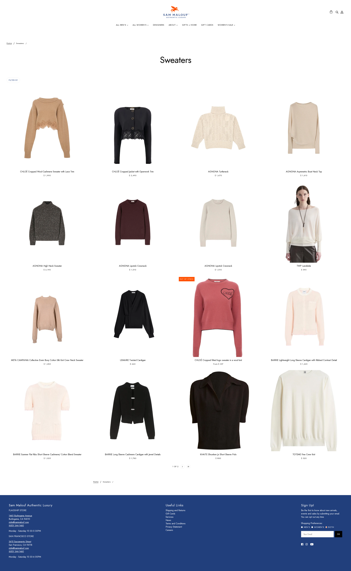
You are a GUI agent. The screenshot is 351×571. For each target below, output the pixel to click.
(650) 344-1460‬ (16, 525)
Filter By (13, 80)
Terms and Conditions (176, 523)
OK (338, 534)
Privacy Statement (174, 526)
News (168, 520)
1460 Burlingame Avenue (20, 515)
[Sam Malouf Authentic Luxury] (176, 17)
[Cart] (331, 12)
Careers (169, 530)
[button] (162, 466)
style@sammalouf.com (19, 522)
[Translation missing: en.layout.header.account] (341, 12)
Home (9, 43)
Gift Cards (170, 513)
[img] (337, 12)
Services (169, 517)
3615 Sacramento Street (20, 541)
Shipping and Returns (175, 510)
